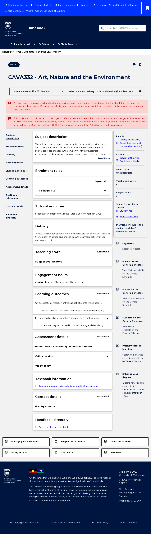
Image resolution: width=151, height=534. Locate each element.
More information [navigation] (129, 216)
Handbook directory (18, 5)
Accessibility (102, 522)
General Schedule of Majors (123, 5)
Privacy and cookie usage (67, 522)
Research (85, 5)
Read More (104, 158)
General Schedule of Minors (19, 11)
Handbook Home (11, 51)
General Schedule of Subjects (50, 11)
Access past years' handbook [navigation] (53, 427)
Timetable (101, 5)
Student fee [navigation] (126, 210)
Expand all (100, 181)
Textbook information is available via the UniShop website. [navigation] (68, 386)
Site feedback (130, 522)
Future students (66, 5)
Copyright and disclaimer (26, 522)
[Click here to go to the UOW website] (14, 29)
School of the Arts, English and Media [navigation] (129, 160)
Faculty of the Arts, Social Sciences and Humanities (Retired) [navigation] (131, 143)
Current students (43, 5)
